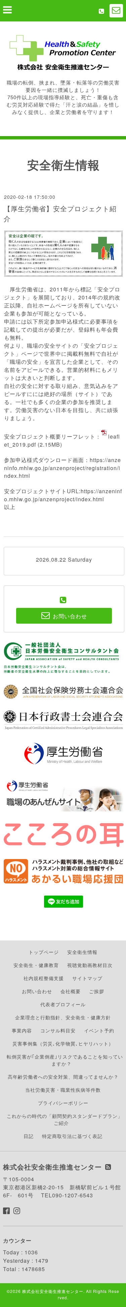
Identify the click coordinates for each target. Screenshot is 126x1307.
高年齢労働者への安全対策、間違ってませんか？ (63, 1076)
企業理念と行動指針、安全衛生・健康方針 (63, 1017)
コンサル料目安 (58, 1030)
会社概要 (70, 991)
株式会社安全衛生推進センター (52, 1291)
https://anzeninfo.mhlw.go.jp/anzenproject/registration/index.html (62, 467)
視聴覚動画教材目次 (90, 965)
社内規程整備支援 (44, 978)
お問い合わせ (37, 991)
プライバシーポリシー (63, 1102)
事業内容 (22, 1030)
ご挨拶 (96, 991)
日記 (29, 1136)
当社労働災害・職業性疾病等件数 (63, 1089)
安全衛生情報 (82, 952)
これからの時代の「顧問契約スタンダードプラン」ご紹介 (65, 1119)
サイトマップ (87, 978)
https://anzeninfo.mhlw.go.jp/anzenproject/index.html (63, 495)
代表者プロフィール (63, 1004)
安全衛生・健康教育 (36, 965)
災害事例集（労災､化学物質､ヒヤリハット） (63, 1043)
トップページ (44, 952)
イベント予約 (99, 1030)
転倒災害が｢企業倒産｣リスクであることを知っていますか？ (65, 1060)
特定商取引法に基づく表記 (72, 1136)
